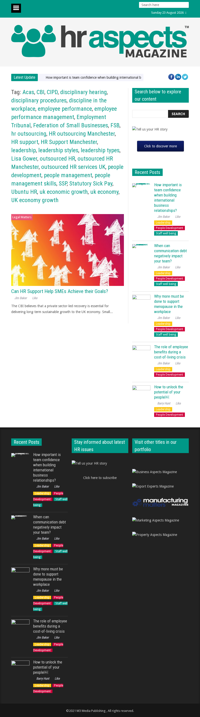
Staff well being (166, 233)
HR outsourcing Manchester (82, 133)
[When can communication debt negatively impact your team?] (141, 253)
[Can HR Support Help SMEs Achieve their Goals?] (67, 250)
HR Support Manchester (69, 142)
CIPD (52, 92)
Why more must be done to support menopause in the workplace (169, 304)
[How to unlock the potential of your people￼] (141, 394)
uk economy (104, 191)
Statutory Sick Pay (90, 183)
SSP (63, 183)
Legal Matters (21, 217)
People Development (169, 228)
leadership (23, 150)
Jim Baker (20, 298)
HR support (24, 142)
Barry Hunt (163, 403)
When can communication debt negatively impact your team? (170, 253)
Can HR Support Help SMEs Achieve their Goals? (59, 291)
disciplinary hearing (83, 92)
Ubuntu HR (24, 191)
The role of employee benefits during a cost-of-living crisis (171, 351)
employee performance (65, 108)
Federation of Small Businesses (70, 125)
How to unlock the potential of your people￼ (168, 392)
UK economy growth (35, 200)
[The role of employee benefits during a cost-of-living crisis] (141, 354)
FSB (115, 125)
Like (34, 298)
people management (68, 175)
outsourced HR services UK (73, 166)
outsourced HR (57, 158)
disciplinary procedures (39, 100)
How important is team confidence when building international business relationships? (109, 77)
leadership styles (58, 150)
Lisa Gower (24, 158)
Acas (28, 92)
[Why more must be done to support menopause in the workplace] (141, 304)
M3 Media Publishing (91, 711)
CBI (40, 92)
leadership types (100, 150)
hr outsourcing (28, 133)
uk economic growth (64, 191)
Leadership (163, 222)
